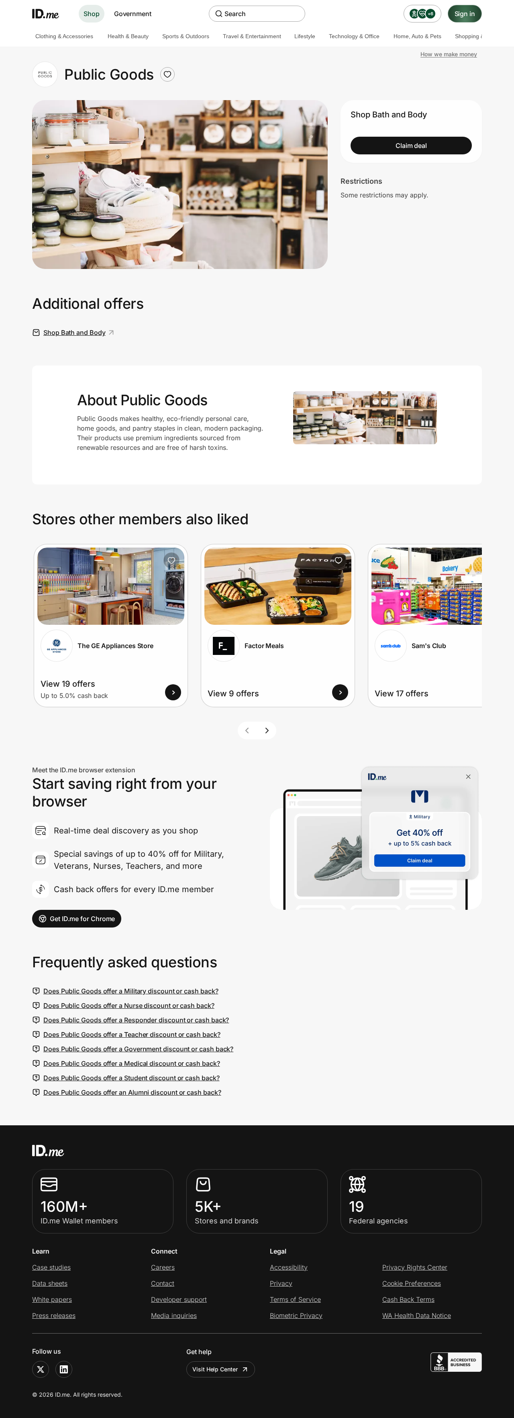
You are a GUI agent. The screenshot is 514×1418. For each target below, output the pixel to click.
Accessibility (289, 1267)
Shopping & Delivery (480, 36)
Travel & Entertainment (252, 36)
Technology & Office (354, 36)
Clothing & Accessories (64, 36)
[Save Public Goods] (167, 74)
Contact (162, 1283)
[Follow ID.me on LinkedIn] (63, 1369)
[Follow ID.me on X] (40, 1369)
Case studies (51, 1267)
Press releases (53, 1315)
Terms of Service (295, 1299)
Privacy (281, 1283)
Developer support (179, 1299)
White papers (52, 1299)
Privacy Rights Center (414, 1267)
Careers (163, 1267)
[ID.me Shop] (50, 13)
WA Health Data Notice (416, 1315)
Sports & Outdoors (185, 36)
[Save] (171, 560)
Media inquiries (174, 1315)
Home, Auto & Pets (417, 36)
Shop (92, 14)
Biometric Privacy (296, 1315)
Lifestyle (304, 36)
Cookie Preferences (411, 1283)
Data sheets (49, 1283)
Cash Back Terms (408, 1299)
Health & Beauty (128, 36)
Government (132, 14)
